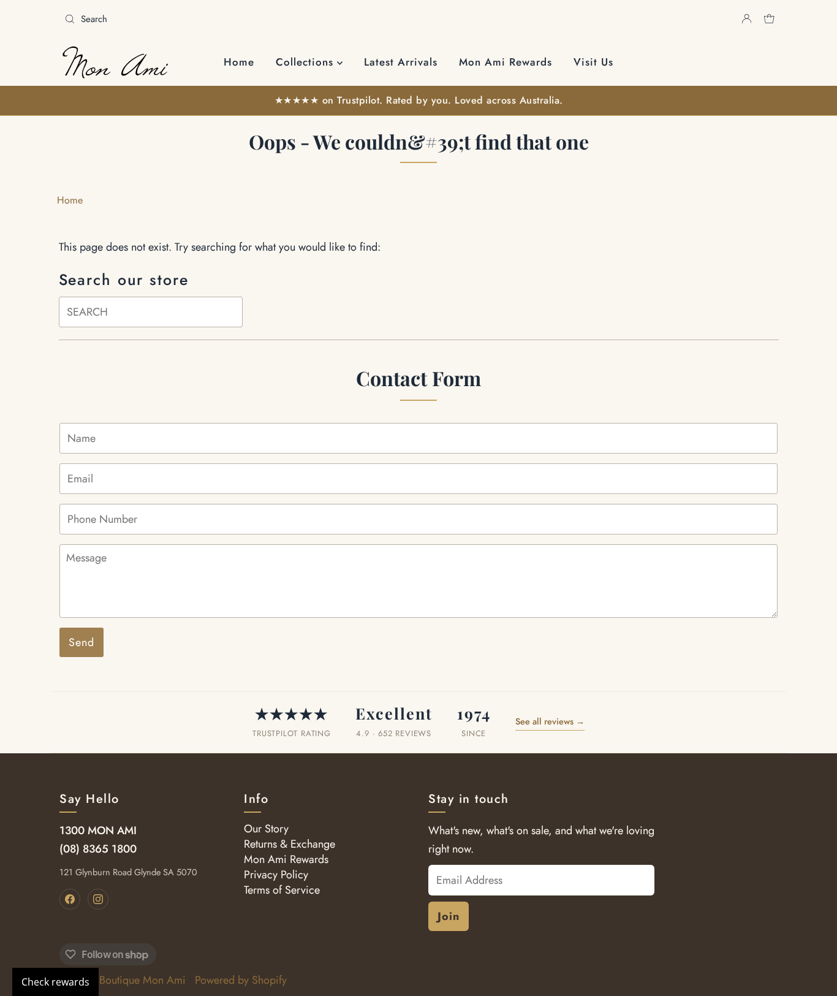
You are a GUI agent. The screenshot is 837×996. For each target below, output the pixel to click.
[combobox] (236, 19)
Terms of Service (282, 890)
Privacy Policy (276, 875)
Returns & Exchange (289, 844)
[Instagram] (98, 899)
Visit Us (593, 62)
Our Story (266, 829)
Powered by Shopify (241, 980)
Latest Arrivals (400, 62)
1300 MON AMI (98, 830)
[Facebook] (69, 899)
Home (239, 62)
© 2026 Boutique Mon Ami (122, 980)
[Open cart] (769, 19)
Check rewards (55, 982)
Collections (306, 62)
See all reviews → (550, 721)
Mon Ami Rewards (505, 62)
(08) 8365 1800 (98, 849)
